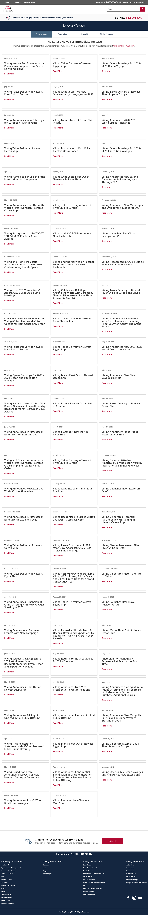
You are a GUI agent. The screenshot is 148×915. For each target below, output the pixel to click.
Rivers (7, 2)
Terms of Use (6, 894)
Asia (45, 868)
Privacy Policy (6, 897)
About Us (4, 883)
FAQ (3, 877)
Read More (9, 73)
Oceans (17, 2)
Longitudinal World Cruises (136, 883)
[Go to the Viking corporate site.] (8, 9)
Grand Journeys (89, 894)
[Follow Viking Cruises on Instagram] (134, 898)
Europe (46, 865)
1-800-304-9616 (134, 17)
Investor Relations (8, 885)
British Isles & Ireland (91, 868)
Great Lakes (130, 871)
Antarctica (130, 865)
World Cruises (88, 891)
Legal (3, 891)
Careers (4, 888)
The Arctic (130, 868)
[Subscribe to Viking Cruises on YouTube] (140, 898)
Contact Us (5, 865)
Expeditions (29, 2)
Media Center (6, 880)
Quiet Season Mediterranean (94, 883)
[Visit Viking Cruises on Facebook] (128, 898)
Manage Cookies (7, 903)
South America (88, 877)
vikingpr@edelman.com (123, 46)
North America (88, 871)
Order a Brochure (8, 871)
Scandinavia (87, 865)
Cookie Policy (6, 900)
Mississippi (47, 874)
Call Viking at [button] (120, 2)
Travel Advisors (7, 874)
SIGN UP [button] (112, 841)
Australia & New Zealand (92, 888)
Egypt (45, 871)
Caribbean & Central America (94, 874)
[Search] (142, 9)
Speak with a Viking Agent (11, 868)
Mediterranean (89, 880)
